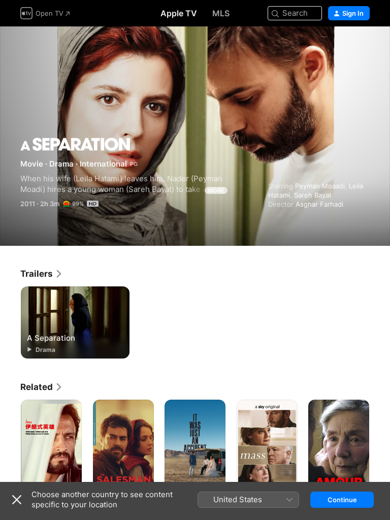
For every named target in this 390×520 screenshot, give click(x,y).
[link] (41, 273)
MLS (221, 13)
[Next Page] (380, 445)
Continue (342, 500)
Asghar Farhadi (319, 204)
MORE (216, 190)
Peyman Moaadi (320, 186)
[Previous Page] (10, 445)
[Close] (16, 499)
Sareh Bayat (313, 195)
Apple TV (178, 13)
